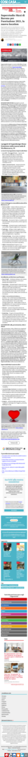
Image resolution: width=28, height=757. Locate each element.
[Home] (10, 1)
